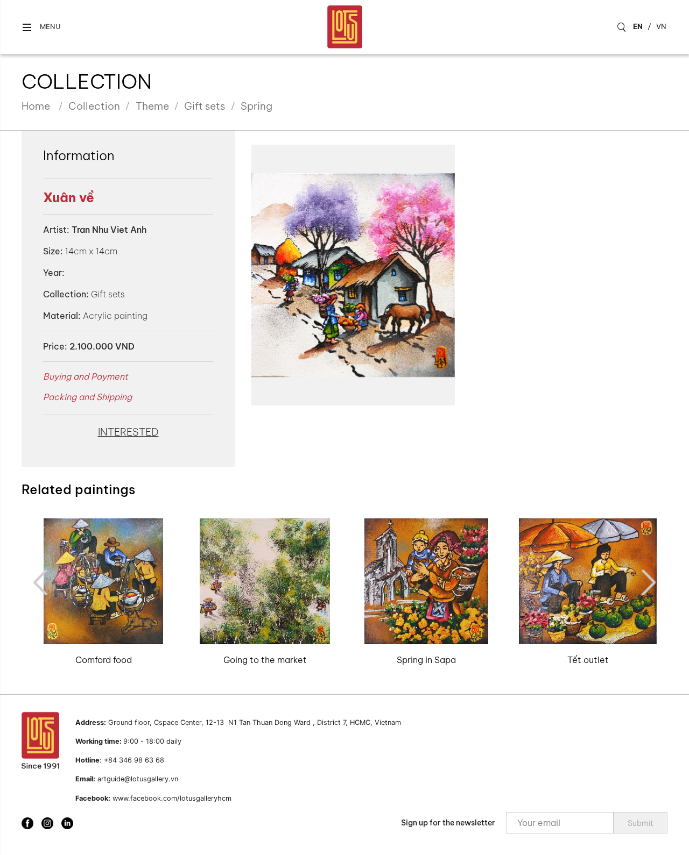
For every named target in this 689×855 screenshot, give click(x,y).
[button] (41, 27)
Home (36, 105)
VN (661, 26)
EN (638, 26)
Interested (128, 431)
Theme (152, 105)
